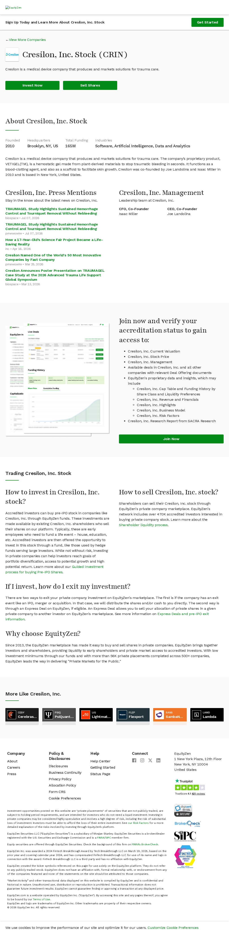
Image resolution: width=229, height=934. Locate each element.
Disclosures (58, 766)
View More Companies (27, 40)
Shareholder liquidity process (143, 525)
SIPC (108, 837)
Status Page (100, 774)
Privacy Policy (60, 779)
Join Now (171, 439)
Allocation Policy (62, 785)
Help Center (100, 761)
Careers (13, 767)
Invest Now (32, 85)
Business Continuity (65, 772)
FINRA (100, 837)
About (12, 761)
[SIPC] (185, 836)
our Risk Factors (138, 822)
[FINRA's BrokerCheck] (187, 823)
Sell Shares (90, 85)
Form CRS (57, 792)
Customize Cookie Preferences (173, 928)
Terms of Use (41, 899)
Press (11, 774)
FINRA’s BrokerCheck (145, 844)
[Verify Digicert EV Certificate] (183, 810)
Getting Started (102, 767)
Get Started (207, 22)
